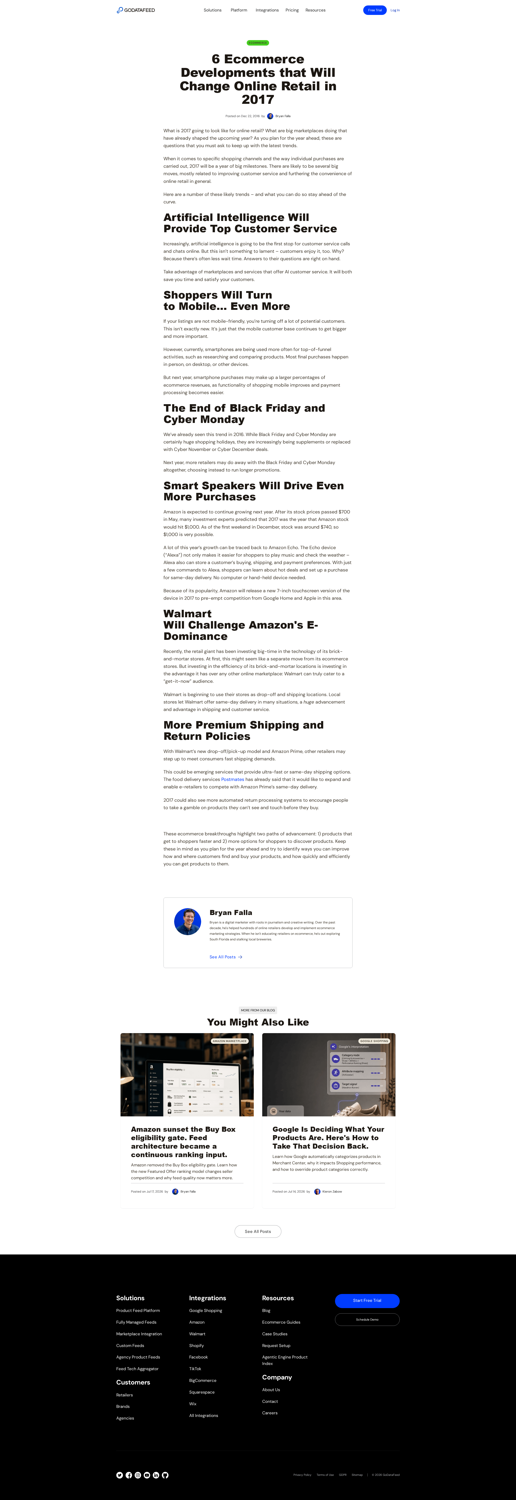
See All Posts (258, 1231)
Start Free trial (367, 1300)
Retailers (124, 1395)
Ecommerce (258, 43)
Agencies (125, 1418)
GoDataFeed (391, 1475)
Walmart (197, 1334)
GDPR (342, 1475)
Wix (192, 1403)
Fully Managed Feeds (136, 1322)
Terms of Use (325, 1475)
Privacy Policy (302, 1475)
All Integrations (203, 1415)
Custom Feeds (130, 1345)
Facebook (198, 1357)
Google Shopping (205, 1310)
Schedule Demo (367, 1320)
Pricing (292, 10)
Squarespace (202, 1392)
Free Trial (375, 10)
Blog (266, 1310)
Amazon (197, 1322)
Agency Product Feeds (138, 1357)
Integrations (267, 10)
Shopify (196, 1345)
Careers (270, 1413)
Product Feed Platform (138, 1310)
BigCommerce (202, 1380)
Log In (395, 10)
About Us (271, 1389)
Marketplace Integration (139, 1334)
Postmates (232, 779)
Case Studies (274, 1334)
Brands (123, 1406)
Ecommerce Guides (281, 1322)
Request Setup (276, 1345)
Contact (270, 1401)
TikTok (195, 1368)
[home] (135, 10)
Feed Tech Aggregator (137, 1368)
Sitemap (357, 1475)
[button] (213, 10)
